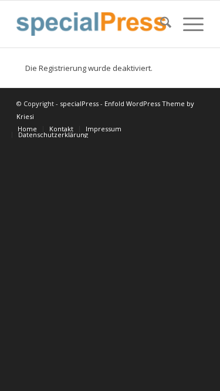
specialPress (79, 103)
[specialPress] (91, 24)
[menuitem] (159, 24)
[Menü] (187, 24)
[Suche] (159, 24)
